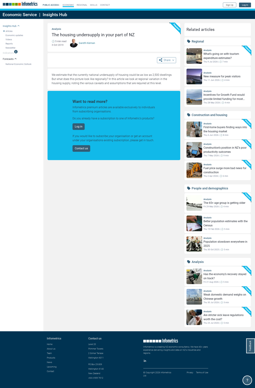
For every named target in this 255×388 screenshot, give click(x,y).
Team (49, 353)
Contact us (81, 148)
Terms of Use (202, 372)
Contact (50, 371)
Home (49, 344)
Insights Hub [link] (9, 26)
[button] (68, 5)
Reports (9, 43)
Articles (9, 31)
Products (51, 358)
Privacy (190, 372)
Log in (78, 126)
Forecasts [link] (8, 59)
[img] (16, 51)
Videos (9, 39)
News (49, 362)
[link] (245, 4)
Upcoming (52, 367)
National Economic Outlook (18, 64)
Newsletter (10, 48)
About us (51, 349)
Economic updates (14, 35)
